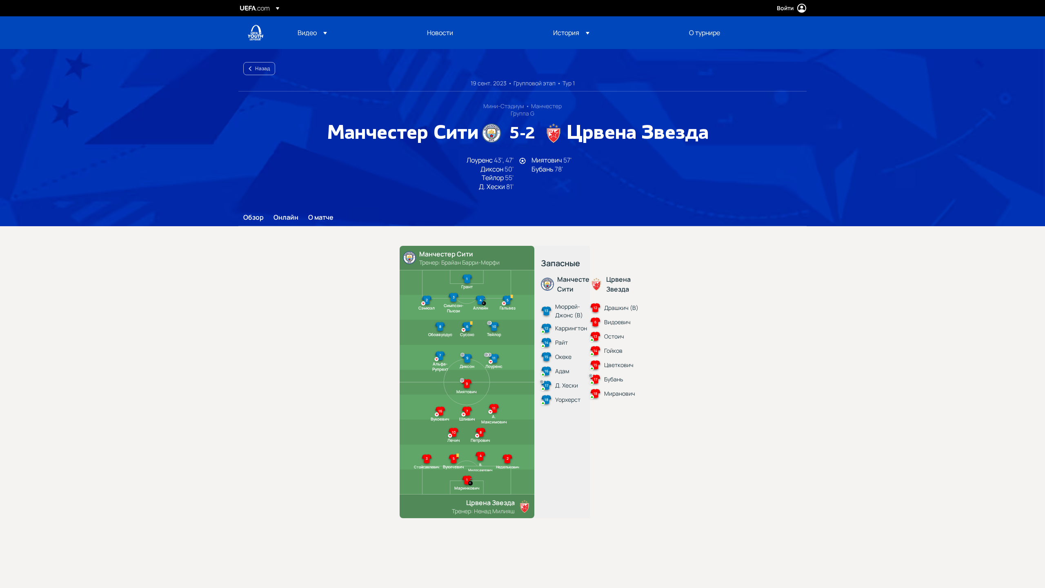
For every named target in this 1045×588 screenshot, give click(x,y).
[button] (312, 32)
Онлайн (285, 217)
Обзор (253, 217)
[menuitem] (352, 32)
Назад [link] (262, 68)
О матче (321, 217)
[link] (440, 32)
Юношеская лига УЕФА (255, 32)
